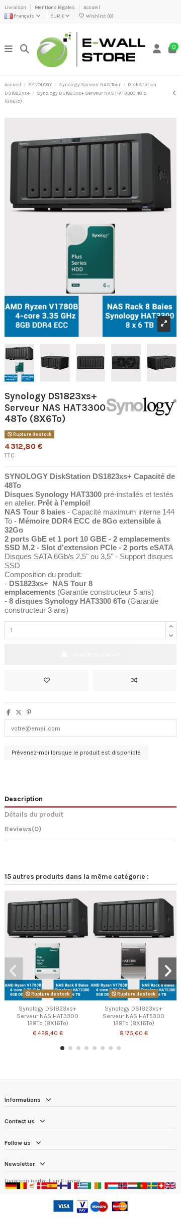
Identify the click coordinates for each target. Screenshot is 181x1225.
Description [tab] (24, 799)
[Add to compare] (134, 680)
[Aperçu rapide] (59, 998)
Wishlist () (99, 16)
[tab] (90, 831)
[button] (62, 1048)
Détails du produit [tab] (34, 814)
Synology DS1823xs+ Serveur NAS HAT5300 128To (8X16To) (133, 1016)
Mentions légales (55, 8)
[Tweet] (19, 712)
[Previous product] (174, 93)
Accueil (91, 8)
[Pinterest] (29, 712)
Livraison (16, 8)
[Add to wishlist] (46, 680)
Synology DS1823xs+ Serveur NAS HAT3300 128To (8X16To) (47, 1016)
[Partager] (9, 712)
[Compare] (47, 998)
